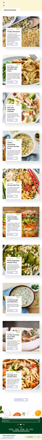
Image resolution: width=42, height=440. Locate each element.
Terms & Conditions (6, 438)
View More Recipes (19, 399)
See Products (6, 417)
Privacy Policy (11, 438)
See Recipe (10, 82)
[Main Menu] (4, 2)
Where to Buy (6, 420)
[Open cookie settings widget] (2, 438)
